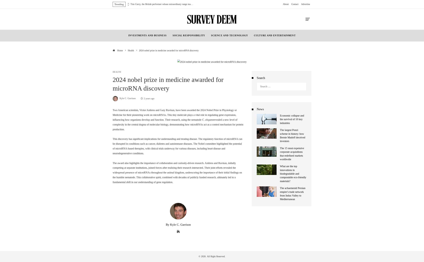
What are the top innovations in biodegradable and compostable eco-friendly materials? (293, 174)
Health (117, 72)
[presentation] (128, 3)
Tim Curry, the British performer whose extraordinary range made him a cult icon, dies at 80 (162, 4)
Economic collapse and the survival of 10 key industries (292, 119)
